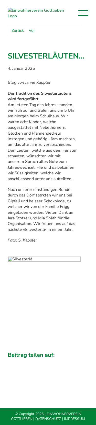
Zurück (18, 30)
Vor (32, 30)
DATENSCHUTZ (48, 418)
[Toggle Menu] (83, 13)
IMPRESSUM (74, 418)
